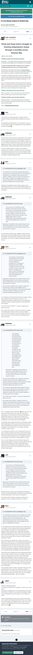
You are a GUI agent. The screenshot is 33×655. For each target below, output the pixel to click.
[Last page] (31, 32)
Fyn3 (6, 161)
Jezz (6, 112)
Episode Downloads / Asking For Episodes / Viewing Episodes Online (16, 11)
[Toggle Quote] (3, 168)
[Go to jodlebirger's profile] (2, 134)
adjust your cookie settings (20, 647)
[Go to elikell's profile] (2, 581)
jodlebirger (8, 133)
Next (27, 31)
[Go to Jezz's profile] (2, 113)
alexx (7, 247)
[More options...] (30, 38)
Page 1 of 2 (16, 31)
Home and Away (25, 69)
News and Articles (13, 26)
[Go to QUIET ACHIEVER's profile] (2, 38)
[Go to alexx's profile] (2, 247)
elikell (7, 581)
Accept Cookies (8, 652)
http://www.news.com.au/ (11, 105)
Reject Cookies (18, 652)
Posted (10, 39)
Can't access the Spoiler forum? (16, 16)
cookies (12, 645)
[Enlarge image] (12, 58)
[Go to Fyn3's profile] (2, 162)
